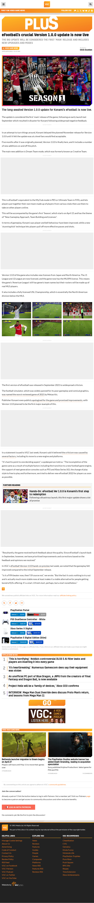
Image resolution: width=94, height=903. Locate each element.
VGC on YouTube (9, 878)
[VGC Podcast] (78, 10)
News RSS (36, 865)
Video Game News (11, 48)
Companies (37, 859)
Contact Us (6, 853)
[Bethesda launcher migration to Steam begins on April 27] (24, 744)
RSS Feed (5, 862)
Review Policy (7, 859)
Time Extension (69, 872)
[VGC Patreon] (75, 10)
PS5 (49, 469)
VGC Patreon (7, 868)
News (34, 840)
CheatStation (68, 840)
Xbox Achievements (71, 875)
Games (35, 856)
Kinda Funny (68, 850)
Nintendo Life (68, 853)
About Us (6, 843)
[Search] (90, 4)
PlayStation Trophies (71, 856)
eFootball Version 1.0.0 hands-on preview (30, 566)
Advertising (7, 847)
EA (11, 583)
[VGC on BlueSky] (83, 10)
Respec (66, 868)
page (88, 796)
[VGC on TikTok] (89, 10)
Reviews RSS (37, 872)
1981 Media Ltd (17, 825)
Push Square (68, 862)
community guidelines (57, 785)
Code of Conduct (9, 850)
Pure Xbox (67, 859)
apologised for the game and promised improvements (57, 400)
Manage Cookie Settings (12, 840)
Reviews (35, 843)
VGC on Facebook (9, 865)
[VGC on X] (81, 10)
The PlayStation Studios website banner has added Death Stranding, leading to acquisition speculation (69, 761)
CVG (65, 843)
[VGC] (47, 4)
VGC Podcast (7, 872)
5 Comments (87, 773)
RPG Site (66, 865)
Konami (44, 120)
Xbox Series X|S (62, 469)
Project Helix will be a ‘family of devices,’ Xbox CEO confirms (44, 686)
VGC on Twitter (8, 875)
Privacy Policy (8, 856)
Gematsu (66, 847)
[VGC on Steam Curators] (92, 10)
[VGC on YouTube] (86, 10)
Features (36, 847)
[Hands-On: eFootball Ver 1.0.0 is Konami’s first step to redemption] (15, 496)
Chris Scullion (86, 50)
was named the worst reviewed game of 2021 (23, 394)
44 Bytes (17, 883)
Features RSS (37, 868)
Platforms (36, 862)
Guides (35, 850)
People (35, 853)
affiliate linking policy (68, 595)
